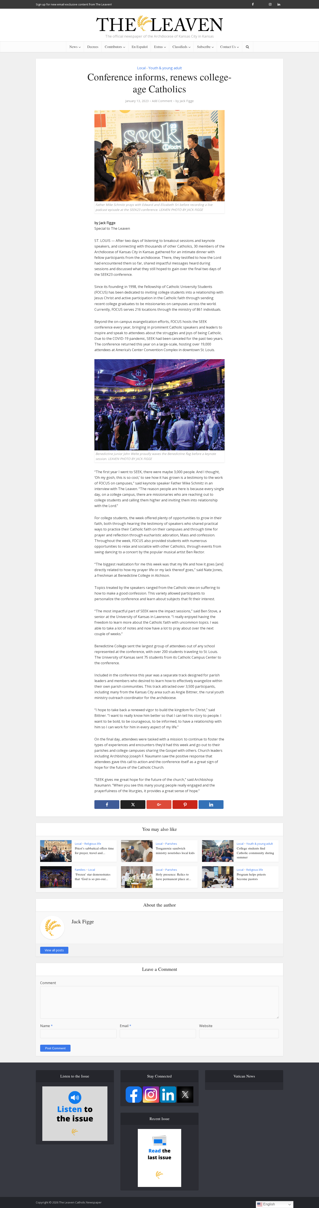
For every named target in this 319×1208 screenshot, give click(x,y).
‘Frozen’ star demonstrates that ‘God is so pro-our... (92, 876)
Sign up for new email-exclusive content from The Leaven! (74, 4)
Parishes (171, 844)
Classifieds (180, 46)
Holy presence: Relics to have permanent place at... (173, 876)
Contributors (113, 46)
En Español (140, 46)
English (268, 1204)
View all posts (54, 950)
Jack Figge (187, 101)
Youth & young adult (165, 68)
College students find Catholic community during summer (255, 852)
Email (125, 1025)
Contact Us (228, 46)
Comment (48, 982)
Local (141, 68)
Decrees (92, 46)
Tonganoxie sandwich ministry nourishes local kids (175, 850)
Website (205, 1025)
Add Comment (162, 101)
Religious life (92, 844)
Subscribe (203, 46)
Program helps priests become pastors (251, 876)
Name (46, 1025)
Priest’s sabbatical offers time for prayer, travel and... (94, 850)
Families (80, 870)
